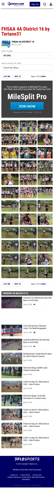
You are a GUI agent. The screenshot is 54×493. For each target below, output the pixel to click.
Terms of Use (37, 475)
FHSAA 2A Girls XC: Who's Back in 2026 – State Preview (36, 411)
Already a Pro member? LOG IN (27, 112)
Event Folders (6, 51)
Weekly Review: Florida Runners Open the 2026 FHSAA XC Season (37, 355)
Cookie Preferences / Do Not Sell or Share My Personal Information (25, 478)
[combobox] (27, 68)
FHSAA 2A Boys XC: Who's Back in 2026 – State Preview (36, 383)
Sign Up (34, 4)
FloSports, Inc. (33, 464)
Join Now (27, 106)
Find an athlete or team (11, 63)
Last (5, 76)
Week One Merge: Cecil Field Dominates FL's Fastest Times (34, 397)
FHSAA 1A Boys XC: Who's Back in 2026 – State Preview (36, 439)
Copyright (24, 464)
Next (17, 76)
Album (43, 76)
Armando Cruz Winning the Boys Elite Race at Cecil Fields (37, 299)
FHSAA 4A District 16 (23, 41)
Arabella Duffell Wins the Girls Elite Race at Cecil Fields (36, 341)
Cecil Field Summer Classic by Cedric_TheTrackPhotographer (34, 327)
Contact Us (14, 475)
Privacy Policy (25, 475)
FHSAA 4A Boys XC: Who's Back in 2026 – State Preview (36, 425)
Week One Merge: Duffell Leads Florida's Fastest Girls (35, 369)
